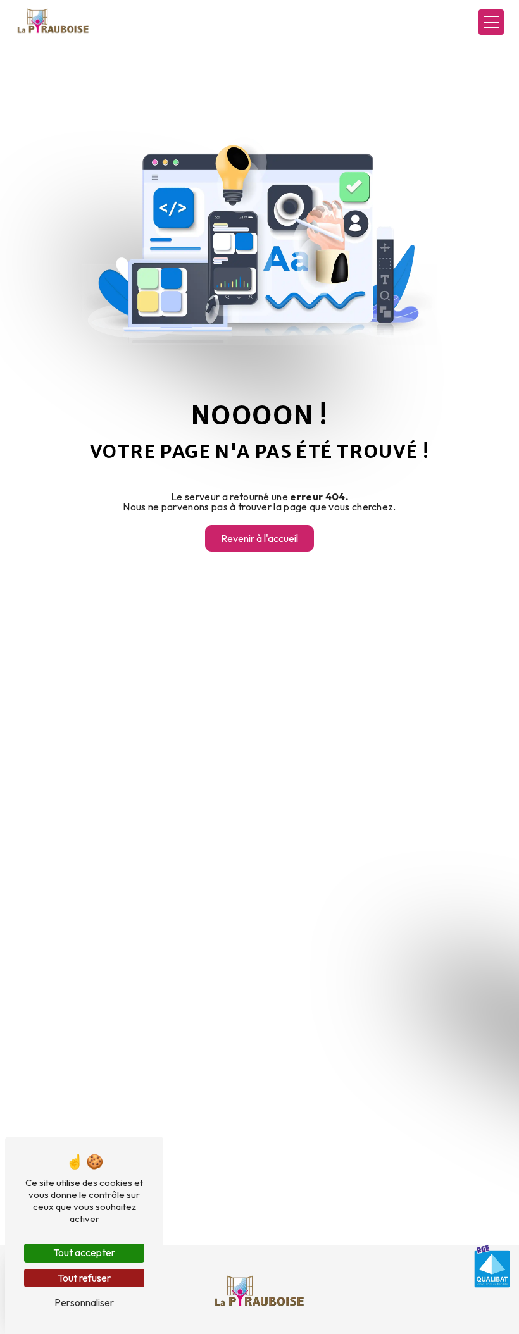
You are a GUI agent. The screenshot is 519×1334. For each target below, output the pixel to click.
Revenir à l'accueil (259, 538)
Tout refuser (84, 1277)
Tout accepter (84, 1252)
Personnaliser (84, 1302)
